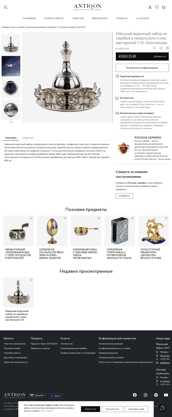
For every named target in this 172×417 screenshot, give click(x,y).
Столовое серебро (67, 27)
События (78, 18)
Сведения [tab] (27, 137)
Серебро (52, 27)
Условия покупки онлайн (111, 357)
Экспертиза (66, 343)
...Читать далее (163, 159)
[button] (11, 122)
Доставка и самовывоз (15, 357)
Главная (5, 27)
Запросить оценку (40, 348)
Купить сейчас (54, 18)
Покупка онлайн (12, 348)
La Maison (142, 18)
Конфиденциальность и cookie (114, 348)
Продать (122, 18)
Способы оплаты (12, 352)
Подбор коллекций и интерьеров (77, 352)
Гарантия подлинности (132, 76)
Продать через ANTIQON (44, 343)
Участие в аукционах (14, 343)
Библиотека (100, 18)
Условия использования (111, 343)
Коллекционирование (36, 27)
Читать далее (46, 411)
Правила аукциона (108, 352)
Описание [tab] (11, 137)
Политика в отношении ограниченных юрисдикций (126, 362)
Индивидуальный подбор (73, 348)
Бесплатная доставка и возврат (137, 113)
